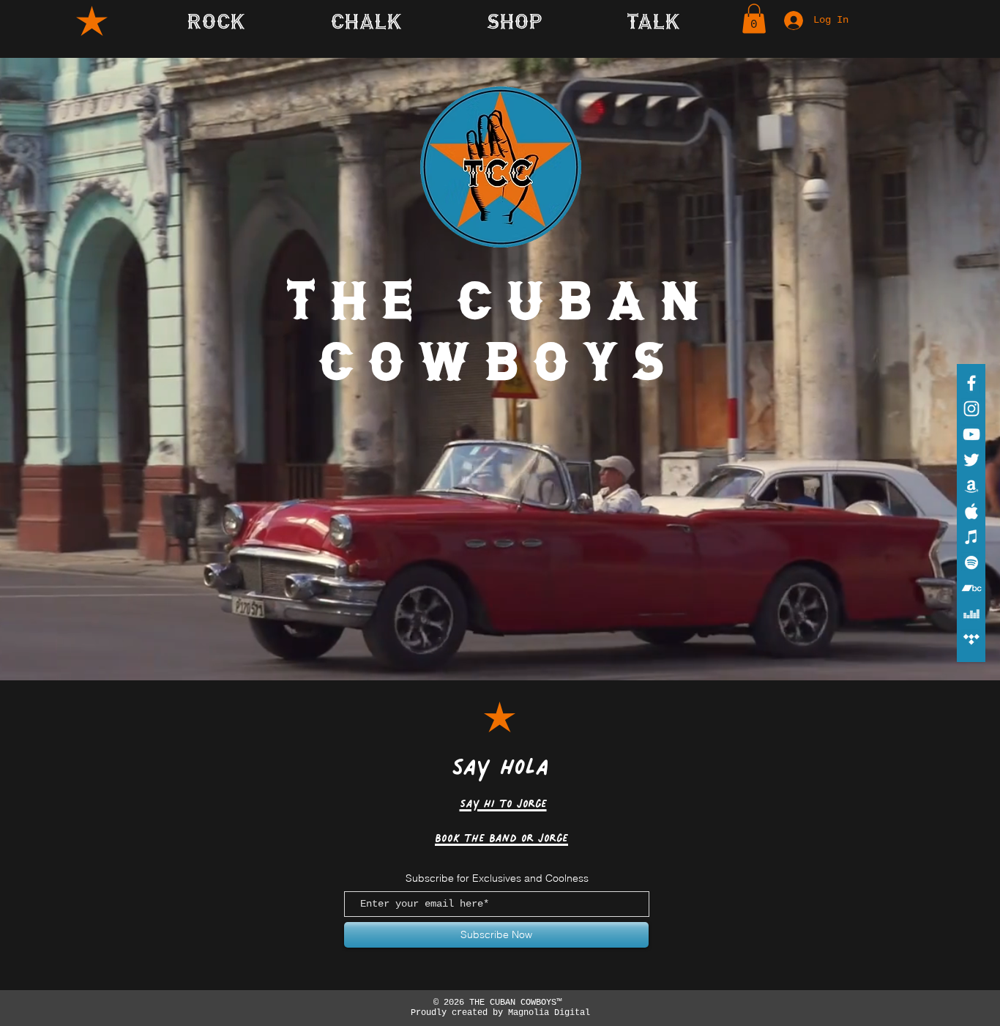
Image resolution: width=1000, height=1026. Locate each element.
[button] (653, 20)
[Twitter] (971, 460)
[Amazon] (971, 485)
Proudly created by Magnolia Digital (498, 1013)
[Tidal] (971, 639)
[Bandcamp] (971, 588)
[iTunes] (971, 537)
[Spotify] (971, 562)
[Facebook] (971, 383)
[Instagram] (971, 408)
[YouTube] (971, 434)
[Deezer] (971, 613)
